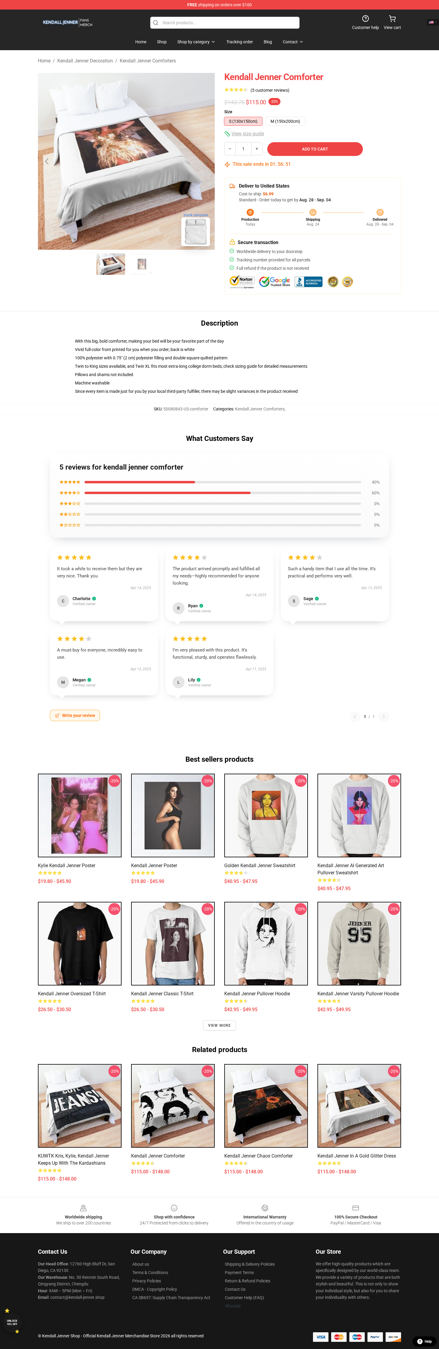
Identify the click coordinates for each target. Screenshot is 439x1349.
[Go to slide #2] (142, 264)
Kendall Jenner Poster (154, 865)
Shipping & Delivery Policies (250, 1264)
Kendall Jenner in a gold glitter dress (356, 1156)
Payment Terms (239, 1272)
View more (219, 1025)
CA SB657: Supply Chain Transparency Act (171, 1297)
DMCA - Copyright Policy (154, 1289)
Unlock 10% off (12, 1322)
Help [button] (428, 1341)
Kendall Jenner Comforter (158, 1156)
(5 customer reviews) (270, 90)
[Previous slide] (47, 161)
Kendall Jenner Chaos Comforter (258, 1156)
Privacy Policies (146, 1281)
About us (140, 1264)
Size (228, 111)
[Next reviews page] (383, 716)
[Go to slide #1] (110, 264)
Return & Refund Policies (247, 1281)
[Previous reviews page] (354, 716)
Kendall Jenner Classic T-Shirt (162, 994)
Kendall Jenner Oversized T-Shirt (72, 994)
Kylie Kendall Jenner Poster (66, 865)
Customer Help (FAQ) (244, 1297)
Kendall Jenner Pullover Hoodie (257, 994)
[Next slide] (205, 161)
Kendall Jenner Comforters (148, 61)
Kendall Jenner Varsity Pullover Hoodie (358, 994)
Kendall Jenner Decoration (85, 61)
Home (44, 61)
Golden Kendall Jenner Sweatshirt (259, 865)
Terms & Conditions (150, 1272)
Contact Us (235, 1289)
